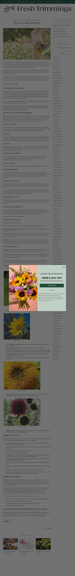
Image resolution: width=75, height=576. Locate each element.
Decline (51, 290)
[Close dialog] (64, 267)
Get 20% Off (52, 285)
